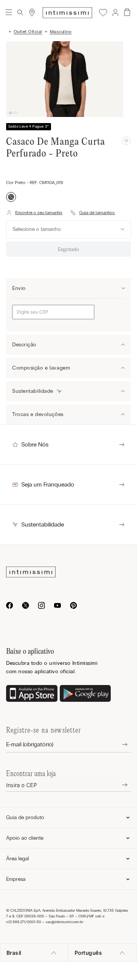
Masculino (61, 31)
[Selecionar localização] (32, 12)
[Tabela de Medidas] (92, 213)
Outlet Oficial (28, 31)
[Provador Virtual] (34, 213)
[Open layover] (119, 744)
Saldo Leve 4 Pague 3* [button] (28, 126)
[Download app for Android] (85, 694)
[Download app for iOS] (31, 694)
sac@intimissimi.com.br (64, 922)
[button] (115, 12)
